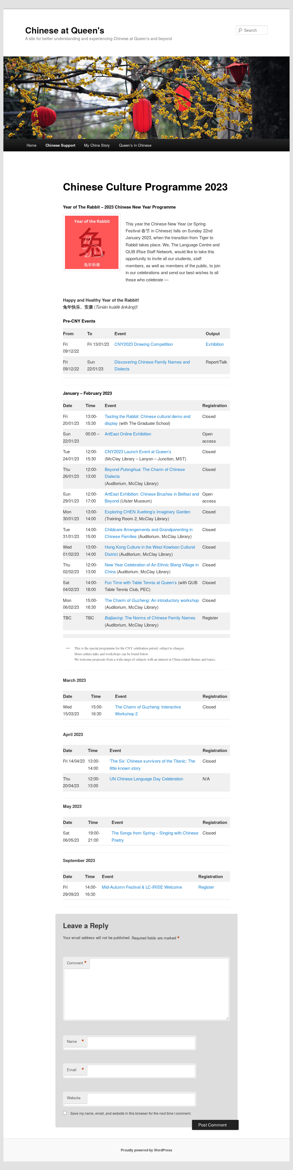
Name (75, 1041)
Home (31, 145)
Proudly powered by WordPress (146, 1150)
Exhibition (215, 344)
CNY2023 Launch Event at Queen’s (138, 451)
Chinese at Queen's (64, 30)
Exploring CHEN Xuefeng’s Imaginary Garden (147, 512)
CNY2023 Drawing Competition (143, 344)
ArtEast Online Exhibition (128, 434)
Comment (77, 962)
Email (75, 1069)
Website (73, 1097)
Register (206, 887)
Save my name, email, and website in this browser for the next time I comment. (130, 1113)
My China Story (97, 145)
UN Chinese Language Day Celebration (146, 779)
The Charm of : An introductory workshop (152, 600)
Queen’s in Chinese (135, 145)
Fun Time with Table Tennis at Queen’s (141, 582)
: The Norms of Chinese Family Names (150, 618)
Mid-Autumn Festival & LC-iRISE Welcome (142, 887)
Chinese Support (60, 145)
